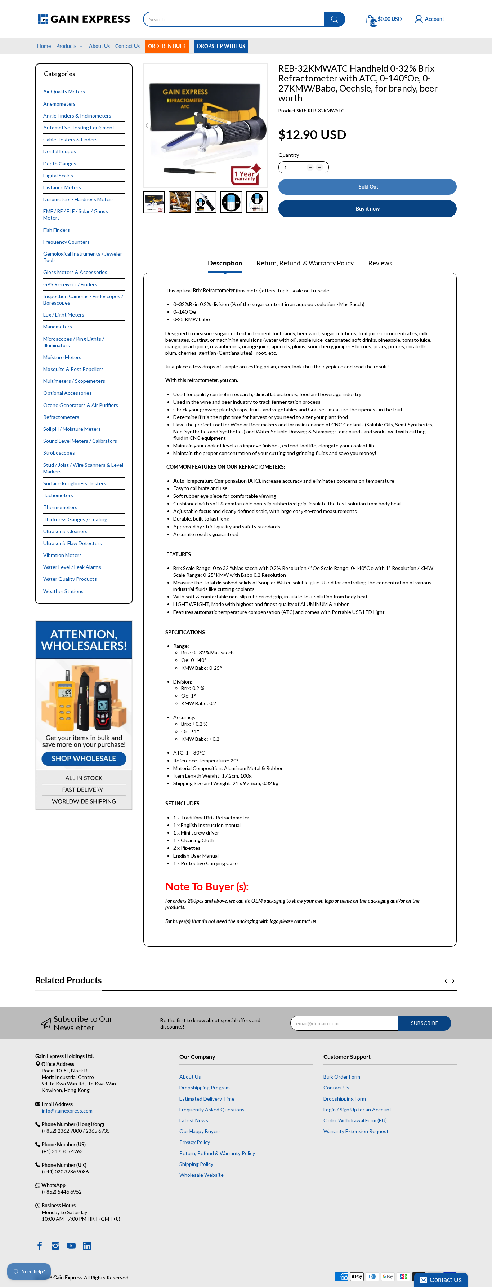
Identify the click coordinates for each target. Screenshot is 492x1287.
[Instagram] (55, 1247)
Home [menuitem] (44, 46)
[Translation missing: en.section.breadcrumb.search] (334, 19)
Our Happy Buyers (200, 1131)
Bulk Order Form (341, 1077)
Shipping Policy (196, 1164)
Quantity (288, 155)
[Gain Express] (83, 19)
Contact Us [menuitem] (127, 46)
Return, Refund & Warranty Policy (217, 1153)
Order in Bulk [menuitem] (167, 46)
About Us (190, 1077)
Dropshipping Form (344, 1099)
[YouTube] (71, 1247)
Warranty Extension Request (356, 1131)
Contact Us (336, 1087)
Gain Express (67, 1277)
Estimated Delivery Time (206, 1099)
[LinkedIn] (87, 1247)
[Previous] (264, 125)
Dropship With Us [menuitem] (221, 46)
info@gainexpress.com (67, 1110)
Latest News (193, 1120)
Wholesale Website (201, 1175)
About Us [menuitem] (99, 46)
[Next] (147, 125)
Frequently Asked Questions (212, 1109)
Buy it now (368, 208)
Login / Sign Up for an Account (357, 1109)
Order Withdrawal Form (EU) (355, 1120)
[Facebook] (39, 1247)
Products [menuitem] (66, 46)
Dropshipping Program (204, 1087)
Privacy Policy (194, 1142)
